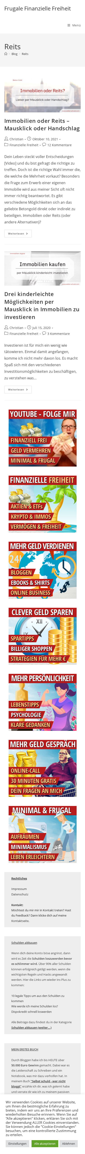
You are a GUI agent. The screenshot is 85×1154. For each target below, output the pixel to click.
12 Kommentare (59, 145)
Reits (25, 54)
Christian (16, 139)
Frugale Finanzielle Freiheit (37, 8)
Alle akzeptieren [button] (45, 1144)
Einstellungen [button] (17, 1144)
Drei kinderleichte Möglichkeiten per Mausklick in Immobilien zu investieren (42, 305)
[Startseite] (5, 54)
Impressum (19, 889)
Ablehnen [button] (68, 1144)
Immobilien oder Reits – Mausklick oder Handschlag (42, 124)
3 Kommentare (58, 333)
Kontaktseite (20, 921)
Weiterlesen (20, 234)
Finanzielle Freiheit (24, 145)
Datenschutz (19, 894)
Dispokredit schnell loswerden (31, 1012)
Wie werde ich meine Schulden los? (34, 1006)
